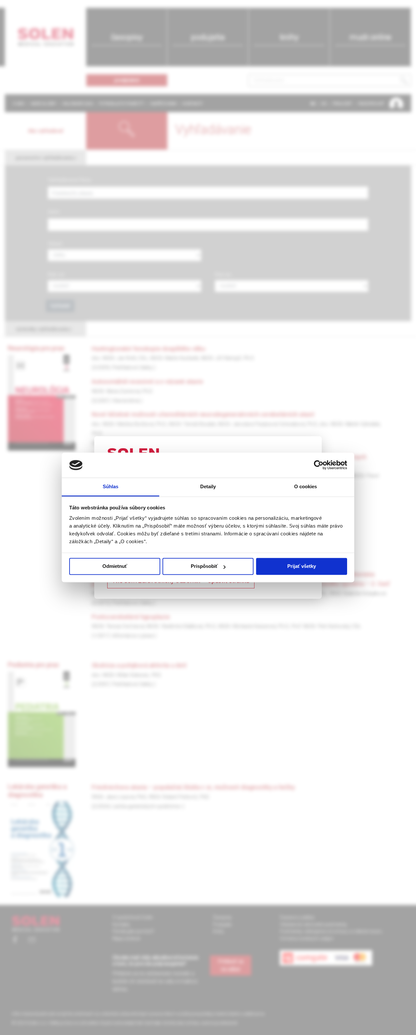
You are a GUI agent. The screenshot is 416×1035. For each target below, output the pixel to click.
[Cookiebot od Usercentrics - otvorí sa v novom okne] (318, 465)
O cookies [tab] (305, 486)
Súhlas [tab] (111, 486)
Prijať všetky (301, 566)
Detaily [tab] (208, 486)
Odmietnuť (114, 566)
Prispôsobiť (204, 566)
